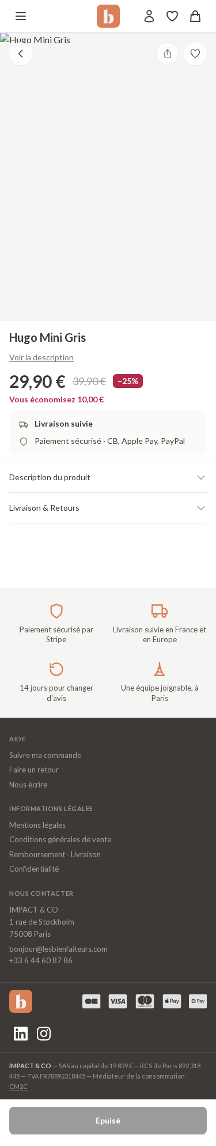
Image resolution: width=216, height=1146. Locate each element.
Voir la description (41, 357)
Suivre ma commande (45, 755)
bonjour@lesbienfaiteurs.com (58, 948)
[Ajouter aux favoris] (195, 53)
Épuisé (108, 1120)
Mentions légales (37, 825)
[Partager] (167, 53)
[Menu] (20, 16)
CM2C (18, 1086)
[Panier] (195, 16)
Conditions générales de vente (60, 839)
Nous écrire (28, 784)
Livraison (86, 854)
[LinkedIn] (20, 1033)
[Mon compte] (149, 16)
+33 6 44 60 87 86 (41, 960)
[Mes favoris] (172, 16)
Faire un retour (34, 769)
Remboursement (37, 854)
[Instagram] (43, 1033)
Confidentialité (34, 868)
